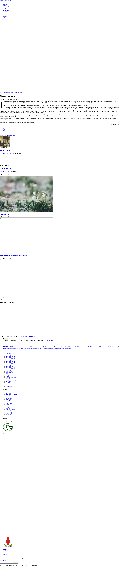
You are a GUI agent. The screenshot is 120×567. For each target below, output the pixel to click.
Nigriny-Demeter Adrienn (11, 407)
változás (58, 348)
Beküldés (15, 562)
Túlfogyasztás (4, 297)
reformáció (28, 348)
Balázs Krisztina (9, 392)
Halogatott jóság (4, 214)
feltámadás (47, 346)
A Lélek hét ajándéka (10, 353)
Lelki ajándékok (9, 382)
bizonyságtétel (3, 135)
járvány (9, 135)
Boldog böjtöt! (9, 371)
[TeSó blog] (6, 0)
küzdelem (106, 346)
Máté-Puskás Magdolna (5, 92)
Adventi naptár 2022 (10, 366)
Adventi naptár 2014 (10, 356)
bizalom (16, 346)
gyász (50, 346)
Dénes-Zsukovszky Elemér (11, 394)
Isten (74, 346)
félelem (44, 346)
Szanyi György (9, 412)
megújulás (117, 346)
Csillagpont (8, 375)
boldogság (34, 346)
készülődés (99, 346)
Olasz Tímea (8, 408)
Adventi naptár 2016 (10, 358)
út (56, 348)
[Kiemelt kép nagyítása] (52, 91)
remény (32, 348)
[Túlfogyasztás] (26, 294)
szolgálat (45, 348)
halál (57, 346)
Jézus (76, 346)
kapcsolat (81, 346)
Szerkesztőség (9, 414)
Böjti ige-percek (9, 373)
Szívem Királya (5, 168)
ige (67, 346)
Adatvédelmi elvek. (13, 558)
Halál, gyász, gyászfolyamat (12, 380)
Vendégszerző (10, 415)
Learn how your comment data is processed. (26, 336)
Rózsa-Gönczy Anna (10, 409)
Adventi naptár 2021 (10, 365)
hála (55, 346)
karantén (13, 135)
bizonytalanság (27, 346)
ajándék (10, 346)
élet (39, 346)
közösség (103, 346)
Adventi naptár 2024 (10, 368)
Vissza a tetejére (3, 560)
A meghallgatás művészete (11, 355)
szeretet (41, 348)
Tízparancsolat (9, 386)
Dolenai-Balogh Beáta (10, 395)
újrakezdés (51, 348)
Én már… (8, 376)
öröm (19, 348)
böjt (7, 135)
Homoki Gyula (9, 398)
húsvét (64, 346)
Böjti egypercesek (9, 372)
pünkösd (25, 348)
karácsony (84, 346)
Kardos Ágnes (9, 400)
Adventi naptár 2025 (10, 370)
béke (14, 346)
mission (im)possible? (6, 348)
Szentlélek (37, 348)
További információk (48, 340)
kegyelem (88, 346)
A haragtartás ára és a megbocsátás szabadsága (13, 255)
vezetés (69, 348)
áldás (12, 346)
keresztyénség (95, 346)
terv (47, 348)
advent (5, 346)
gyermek (52, 346)
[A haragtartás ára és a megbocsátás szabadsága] (26, 252)
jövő (78, 346)
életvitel (41, 346)
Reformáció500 (9, 385)
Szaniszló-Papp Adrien (11, 410)
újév (49, 348)
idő (66, 346)
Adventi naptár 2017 (10, 360)
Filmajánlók (8, 378)
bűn (37, 346)
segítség (34, 348)
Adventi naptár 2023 (10, 367)
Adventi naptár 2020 (10, 363)
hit (61, 346)
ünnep (55, 348)
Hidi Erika (8, 397)
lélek (109, 346)
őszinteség (21, 348)
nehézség (11, 348)
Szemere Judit (9, 413)
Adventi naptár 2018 (10, 361)
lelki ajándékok (112, 346)
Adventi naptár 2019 (10, 362)
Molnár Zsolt (8, 404)
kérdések (91, 346)
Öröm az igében (9, 383)
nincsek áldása (15, 348)
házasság (59, 346)
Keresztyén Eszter (9, 402)
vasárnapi (66, 348)
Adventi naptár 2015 (10, 357)
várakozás (62, 348)
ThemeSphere (26, 558)
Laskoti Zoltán (9, 403)
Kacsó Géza (8, 399)
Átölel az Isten (5, 150)
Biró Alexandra (9, 393)
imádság (71, 346)
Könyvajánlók (9, 381)
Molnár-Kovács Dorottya (16, 92)
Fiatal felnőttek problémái (11, 377)
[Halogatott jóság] (26, 211)
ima (69, 346)
